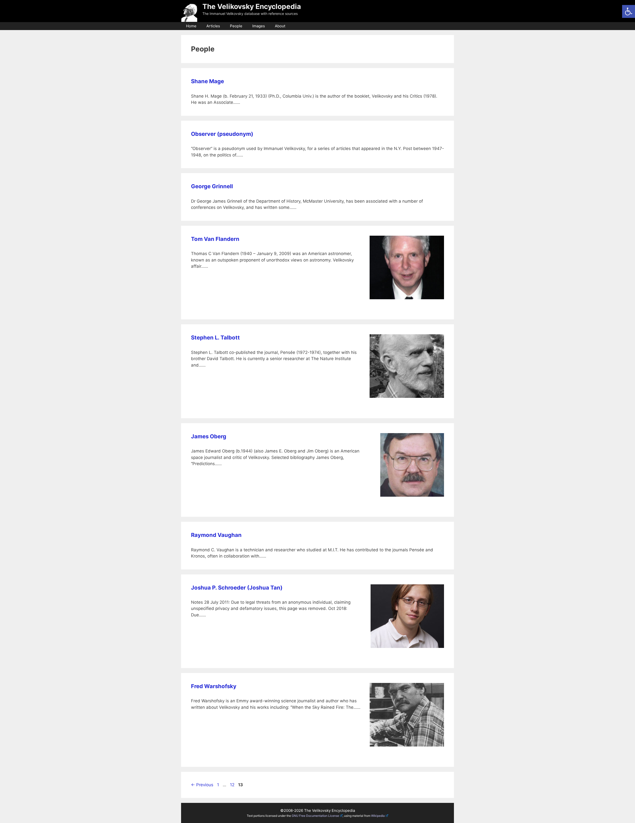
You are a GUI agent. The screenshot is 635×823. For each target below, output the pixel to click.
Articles (213, 26)
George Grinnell (212, 186)
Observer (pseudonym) (222, 134)
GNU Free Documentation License (315, 816)
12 (233, 784)
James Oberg (208, 436)
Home (191, 26)
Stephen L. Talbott (215, 337)
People (236, 26)
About (280, 26)
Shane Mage (207, 81)
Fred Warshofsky (213, 686)
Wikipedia (378, 816)
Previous (202, 784)
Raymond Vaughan (216, 535)
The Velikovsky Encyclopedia (251, 6)
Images (258, 26)
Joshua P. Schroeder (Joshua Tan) (237, 587)
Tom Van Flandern (215, 239)
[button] (628, 11)
